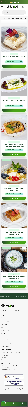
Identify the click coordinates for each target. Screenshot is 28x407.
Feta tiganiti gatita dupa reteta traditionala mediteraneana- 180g (14, 145)
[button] (2, 6)
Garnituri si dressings (14, 98)
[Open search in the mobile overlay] (14, 12)
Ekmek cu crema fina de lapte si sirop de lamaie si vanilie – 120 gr (14, 57)
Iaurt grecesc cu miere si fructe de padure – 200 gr (14, 189)
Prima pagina (6, 18)
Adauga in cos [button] (14, 66)
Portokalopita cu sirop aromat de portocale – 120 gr (14, 233)
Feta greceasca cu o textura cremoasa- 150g (14, 101)
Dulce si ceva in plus (14, 186)
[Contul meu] (26, 6)
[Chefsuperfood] (12, 6)
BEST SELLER (14, 54)
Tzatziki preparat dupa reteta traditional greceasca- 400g (14, 277)
